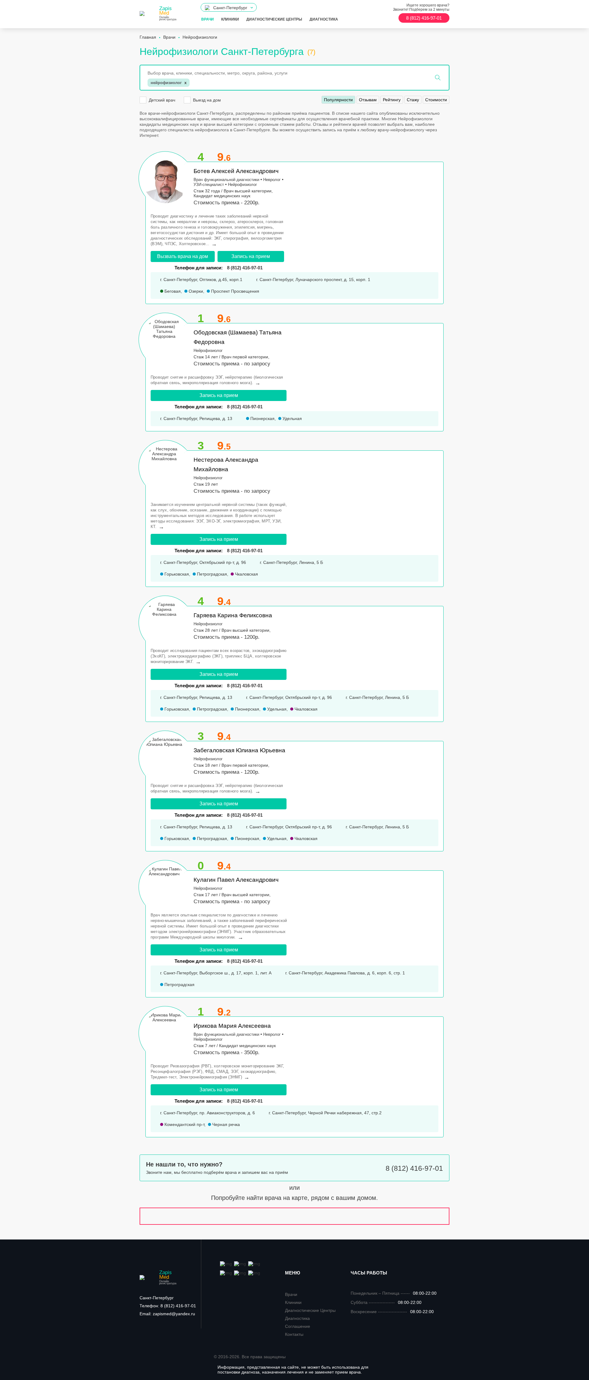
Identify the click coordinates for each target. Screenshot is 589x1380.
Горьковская (176, 574)
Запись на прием (250, 256)
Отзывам (368, 99)
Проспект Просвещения (234, 291)
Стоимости (436, 99)
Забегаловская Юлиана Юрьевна (239, 750)
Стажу (413, 99)
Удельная (291, 418)
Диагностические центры (274, 19)
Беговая (172, 291)
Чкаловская (246, 574)
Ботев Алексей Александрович (236, 171)
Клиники (230, 19)
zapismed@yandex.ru (167, 1313)
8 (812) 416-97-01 (245, 406)
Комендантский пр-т (183, 1124)
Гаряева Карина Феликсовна (233, 615)
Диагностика (324, 19)
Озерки (195, 291)
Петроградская (211, 574)
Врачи (207, 19)
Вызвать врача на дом (182, 256)
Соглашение (297, 1326)
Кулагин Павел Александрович (236, 880)
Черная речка (225, 1124)
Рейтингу (392, 99)
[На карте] (294, 1216)
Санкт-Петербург (157, 1297)
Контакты (294, 1334)
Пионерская (262, 418)
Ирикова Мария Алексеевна (232, 1026)
